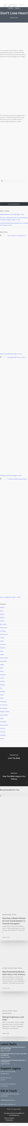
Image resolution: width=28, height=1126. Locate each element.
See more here (4, 1086)
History (2, 671)
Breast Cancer (3, 627)
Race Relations (3, 708)
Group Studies (3, 661)
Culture (2, 641)
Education (2, 648)
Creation (2, 637)
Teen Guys (2, 731)
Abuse (1, 611)
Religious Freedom (4, 711)
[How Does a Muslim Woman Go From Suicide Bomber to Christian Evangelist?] (14, 867)
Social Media (3, 721)
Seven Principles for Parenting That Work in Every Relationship (13, 1047)
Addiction (2, 614)
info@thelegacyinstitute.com (8, 1100)
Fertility (2, 654)
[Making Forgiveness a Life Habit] (14, 1015)
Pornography (3, 701)
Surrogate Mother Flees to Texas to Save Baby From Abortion (14, 1054)
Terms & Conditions (9, 1118)
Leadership (3, 674)
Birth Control (3, 624)
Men (1, 688)
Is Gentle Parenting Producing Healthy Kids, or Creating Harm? (14, 1060)
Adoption (2, 617)
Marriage (2, 684)
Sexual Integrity (4, 715)
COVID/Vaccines (4, 634)
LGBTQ (2, 678)
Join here (3, 1080)
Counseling (3, 631)
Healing (10, 8)
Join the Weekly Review (14, 204)
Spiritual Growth (4, 725)
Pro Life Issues (3, 705)
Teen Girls (2, 728)
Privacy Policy (9, 1120)
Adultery (2, 621)
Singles (2, 718)
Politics (2, 698)
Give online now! (5, 1073)
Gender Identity (4, 658)
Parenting (2, 691)
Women (17, 8)
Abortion (2, 607)
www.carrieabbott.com (9, 1104)
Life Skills (2, 681)
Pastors (2, 695)
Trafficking (2, 735)
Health (1, 668)
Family (1, 651)
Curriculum (2, 644)
